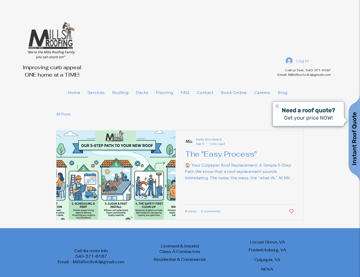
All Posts (63, 114)
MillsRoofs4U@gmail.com (309, 75)
